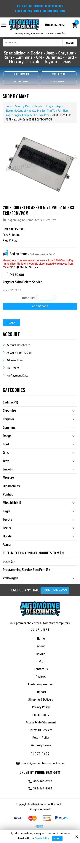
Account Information (19, 352)
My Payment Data (17, 375)
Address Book (15, 360)
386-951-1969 (42, 788)
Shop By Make (23, 106)
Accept (57, 838)
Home (9, 106)
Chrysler (38, 106)
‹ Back (11, 322)
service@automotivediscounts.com (43, 763)
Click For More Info (29, 267)
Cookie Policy (42, 838)
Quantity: (28, 298)
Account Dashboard (18, 345)
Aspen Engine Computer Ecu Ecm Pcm (27, 115)
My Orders (13, 368)
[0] (72, 25)
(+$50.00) (17, 275)
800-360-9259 (56, 24)
